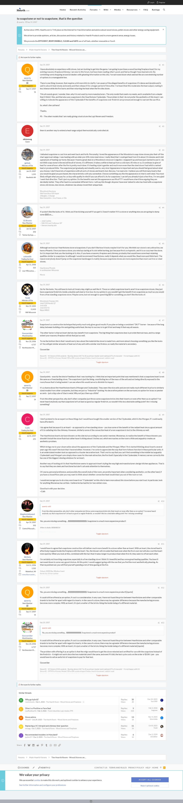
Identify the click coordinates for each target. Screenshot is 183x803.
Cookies (24, 767)
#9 (163, 415)
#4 (163, 208)
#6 (163, 285)
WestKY (28, 720)
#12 (162, 588)
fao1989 (154, 701)
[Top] (160, 767)
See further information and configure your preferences (42, 785)
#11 (162, 544)
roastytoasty (30, 702)
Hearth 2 (45, 767)
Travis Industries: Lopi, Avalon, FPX (60, 711)
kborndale (153, 719)
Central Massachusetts (30, 529)
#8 (163, 372)
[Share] (159, 65)
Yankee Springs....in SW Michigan (34, 235)
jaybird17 (28, 737)
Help (148, 767)
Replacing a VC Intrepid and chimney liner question (46, 726)
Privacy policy (136, 767)
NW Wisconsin (31, 312)
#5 (163, 244)
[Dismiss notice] (163, 29)
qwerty (21, 22)
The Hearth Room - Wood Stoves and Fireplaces (63, 702)
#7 (163, 320)
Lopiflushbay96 (30, 711)
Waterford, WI (31, 571)
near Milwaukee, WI (29, 271)
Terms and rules (118, 767)
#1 (163, 65)
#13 (162, 623)
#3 (163, 150)
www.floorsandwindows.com (32, 575)
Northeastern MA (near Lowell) (33, 348)
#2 (163, 126)
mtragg (27, 728)
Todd (155, 728)
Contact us (100, 767)
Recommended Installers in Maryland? (41, 734)
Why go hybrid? (32, 699)
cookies (37, 780)
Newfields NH (31, 177)
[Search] (164, 9)
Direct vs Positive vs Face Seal (38, 708)
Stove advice (30, 717)
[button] (100, 10)
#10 (162, 501)
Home (155, 767)
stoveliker (153, 737)
